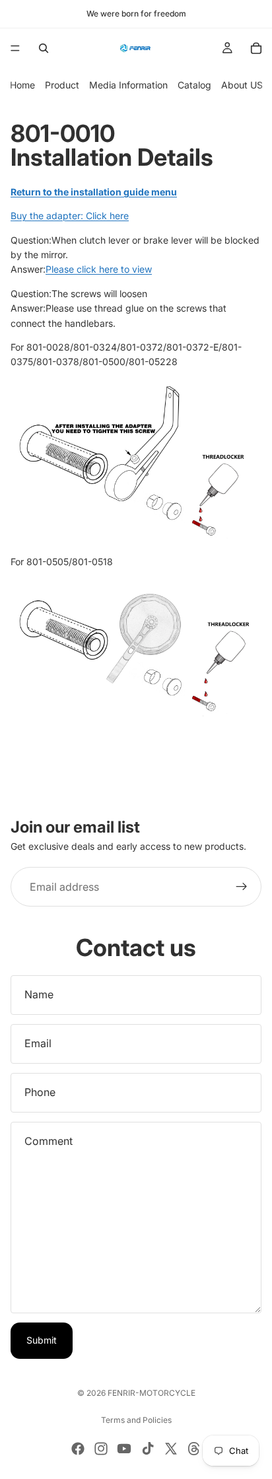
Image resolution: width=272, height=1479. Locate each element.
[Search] (43, 48)
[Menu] (15, 48)
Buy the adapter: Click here (70, 215)
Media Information (128, 84)
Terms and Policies (136, 1420)
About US (242, 84)
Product (62, 84)
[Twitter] (171, 1449)
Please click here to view (99, 269)
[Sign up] (241, 887)
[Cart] (256, 48)
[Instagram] (101, 1449)
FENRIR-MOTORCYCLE (151, 1393)
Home (22, 84)
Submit (41, 1340)
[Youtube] (124, 1449)
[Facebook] (78, 1449)
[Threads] (194, 1449)
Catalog (194, 84)
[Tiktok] (148, 1449)
